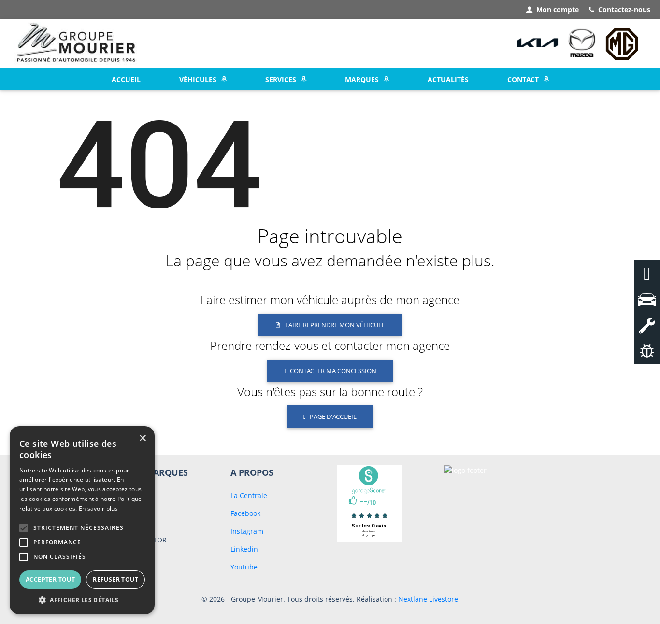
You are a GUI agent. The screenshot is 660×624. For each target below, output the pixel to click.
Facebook (245, 513)
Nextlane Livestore (427, 599)
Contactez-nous (624, 9)
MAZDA (140, 520)
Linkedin (244, 549)
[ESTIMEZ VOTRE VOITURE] (647, 351)
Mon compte (557, 9)
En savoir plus (98, 508)
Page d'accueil (333, 416)
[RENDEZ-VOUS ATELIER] (647, 325)
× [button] (142, 438)
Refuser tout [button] (115, 579)
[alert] (82, 520)
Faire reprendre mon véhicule (335, 324)
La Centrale (248, 495)
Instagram (246, 531)
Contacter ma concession (333, 370)
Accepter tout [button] (50, 579)
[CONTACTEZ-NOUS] (647, 273)
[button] (23, 528)
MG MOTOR (148, 539)
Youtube (244, 566)
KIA (134, 500)
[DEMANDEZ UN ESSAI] (647, 299)
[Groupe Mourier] (76, 44)
